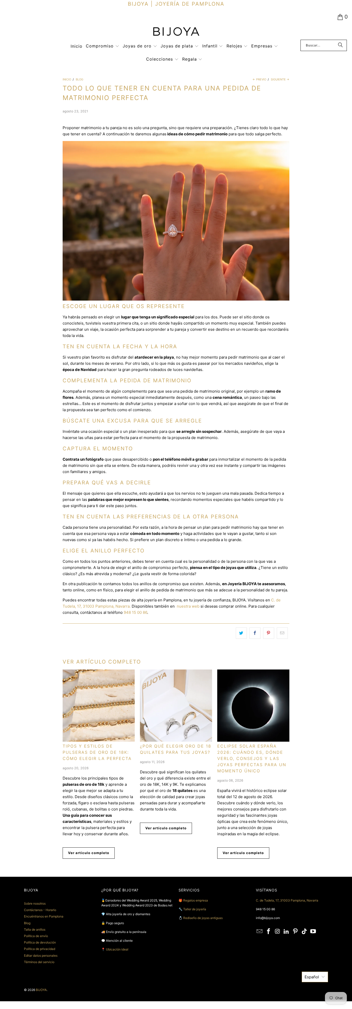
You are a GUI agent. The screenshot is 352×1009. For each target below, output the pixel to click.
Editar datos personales (40, 955)
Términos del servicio (39, 962)
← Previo (259, 79)
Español (312, 976)
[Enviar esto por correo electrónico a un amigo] (282, 633)
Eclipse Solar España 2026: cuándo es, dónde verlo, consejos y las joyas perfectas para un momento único (251, 758)
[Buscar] (340, 45)
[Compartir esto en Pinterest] (268, 633)
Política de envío (36, 936)
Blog (27, 923)
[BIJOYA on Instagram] (277, 931)
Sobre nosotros (35, 903)
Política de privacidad (39, 949)
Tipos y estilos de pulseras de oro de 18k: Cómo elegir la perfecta (97, 752)
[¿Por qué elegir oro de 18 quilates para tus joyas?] (176, 705)
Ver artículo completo (88, 853)
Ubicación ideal (117, 949)
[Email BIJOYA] (260, 931)
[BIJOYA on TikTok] (304, 931)
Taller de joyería (195, 909)
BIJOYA (41, 990)
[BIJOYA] (176, 32)
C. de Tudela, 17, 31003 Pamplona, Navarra (287, 900)
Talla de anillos (34, 929)
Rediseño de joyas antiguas (203, 918)
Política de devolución (40, 942)
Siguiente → (280, 79)
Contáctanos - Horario (40, 910)
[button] (102, 46)
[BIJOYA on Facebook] (269, 931)
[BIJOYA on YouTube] (313, 931)
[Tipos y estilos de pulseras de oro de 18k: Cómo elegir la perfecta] (99, 705)
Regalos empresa (195, 900)
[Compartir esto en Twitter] (241, 633)
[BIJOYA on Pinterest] (295, 931)
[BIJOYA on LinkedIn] (286, 931)
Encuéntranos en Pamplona (43, 916)
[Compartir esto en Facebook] (255, 633)
